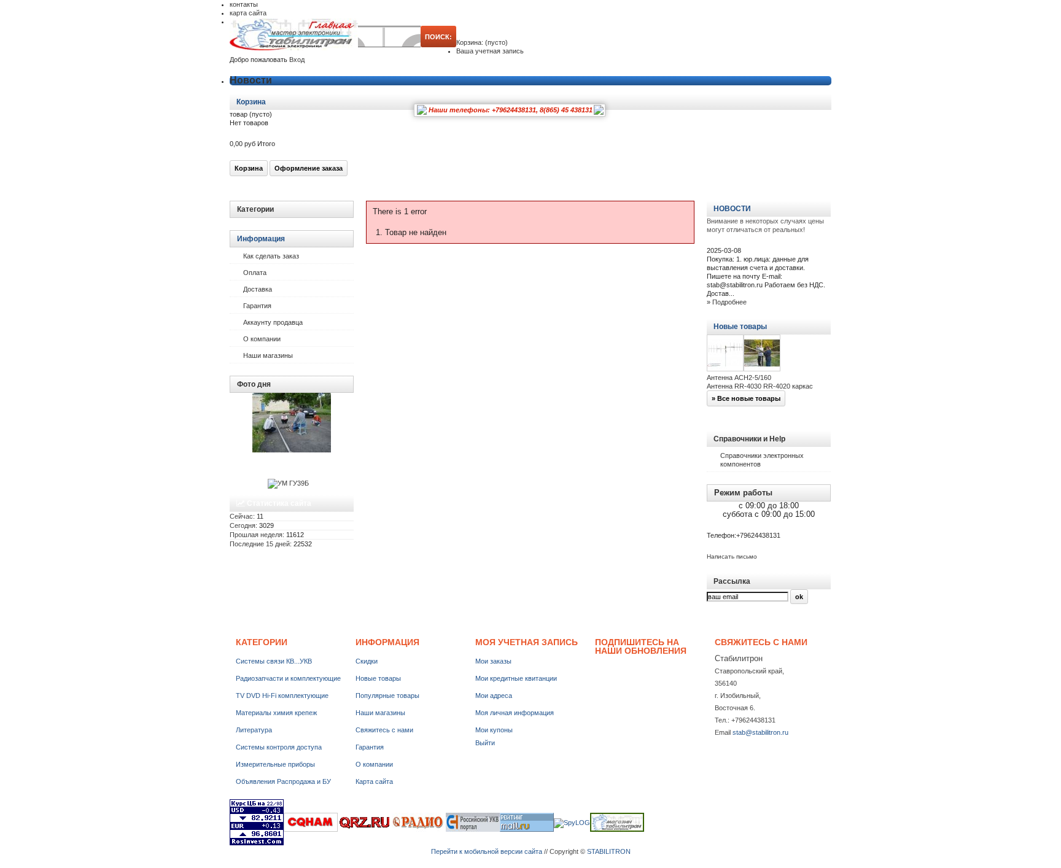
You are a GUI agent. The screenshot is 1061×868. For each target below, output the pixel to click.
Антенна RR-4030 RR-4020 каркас (760, 386)
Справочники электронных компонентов (762, 460)
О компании (262, 339)
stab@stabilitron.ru (760, 732)
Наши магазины (268, 355)
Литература (254, 730)
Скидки (367, 661)
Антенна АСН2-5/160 (739, 377)
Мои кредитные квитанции (516, 678)
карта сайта (248, 13)
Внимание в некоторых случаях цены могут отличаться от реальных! (765, 225)
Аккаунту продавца (273, 322)
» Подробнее (727, 302)
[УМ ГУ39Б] (288, 483)
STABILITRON (609, 851)
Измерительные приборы (275, 764)
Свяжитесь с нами (384, 730)
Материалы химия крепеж (276, 712)
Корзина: (482, 42)
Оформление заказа (308, 168)
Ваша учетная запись (490, 51)
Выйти (485, 742)
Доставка (257, 289)
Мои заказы (493, 661)
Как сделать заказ (271, 256)
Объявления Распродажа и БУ (283, 781)
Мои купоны (494, 730)
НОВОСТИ (732, 208)
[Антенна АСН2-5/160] (725, 354)
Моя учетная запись (526, 642)
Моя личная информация (514, 712)
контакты (244, 4)
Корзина (252, 102)
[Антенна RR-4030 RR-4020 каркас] (762, 354)
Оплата (254, 272)
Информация (261, 238)
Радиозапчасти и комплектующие (288, 678)
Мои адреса (493, 695)
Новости (251, 80)
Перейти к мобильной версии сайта (486, 851)
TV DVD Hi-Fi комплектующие (282, 695)
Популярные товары (387, 695)
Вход (297, 59)
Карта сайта (374, 781)
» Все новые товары (746, 398)
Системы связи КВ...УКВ (274, 661)
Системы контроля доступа (279, 747)
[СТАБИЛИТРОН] (294, 35)
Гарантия (257, 305)
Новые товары (740, 326)
